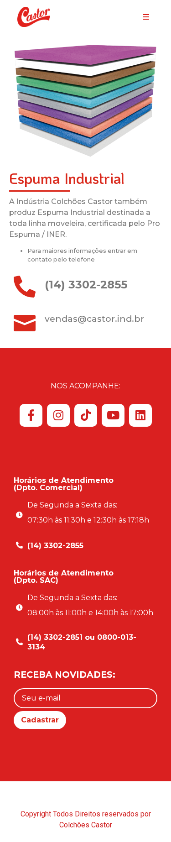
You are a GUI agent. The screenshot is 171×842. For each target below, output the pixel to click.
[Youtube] (113, 415)
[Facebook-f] (31, 415)
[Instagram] (58, 415)
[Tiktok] (85, 415)
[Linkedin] (140, 415)
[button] (146, 17)
